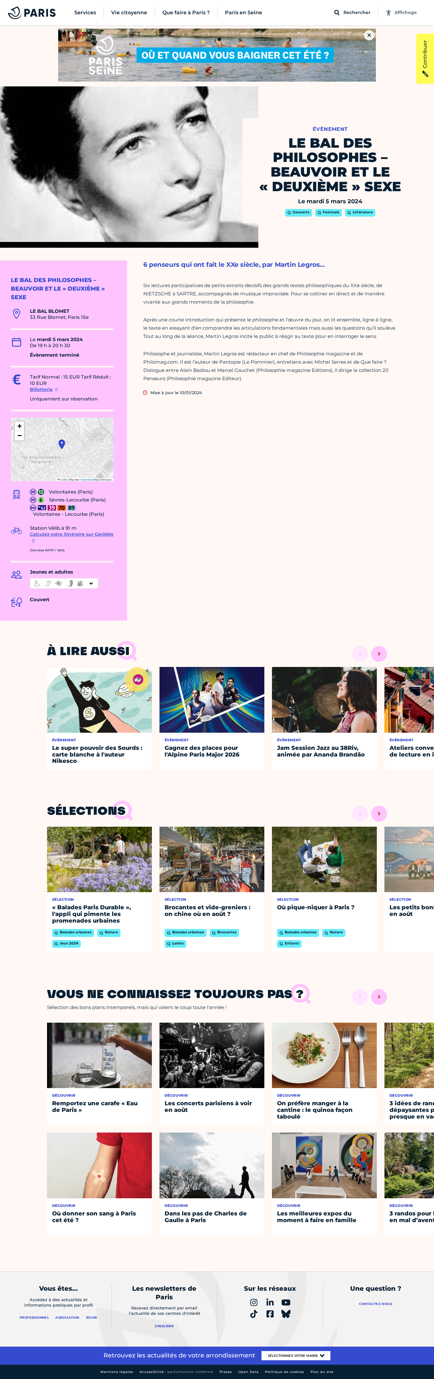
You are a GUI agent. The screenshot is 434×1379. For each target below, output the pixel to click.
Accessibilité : (176, 1372)
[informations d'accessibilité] (64, 583)
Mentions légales (116, 1372)
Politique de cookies (284, 1372)
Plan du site (322, 1372)
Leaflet (63, 479)
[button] (61, 444)
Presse (226, 1372)
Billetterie (41, 389)
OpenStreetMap (90, 479)
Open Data (248, 1372)
